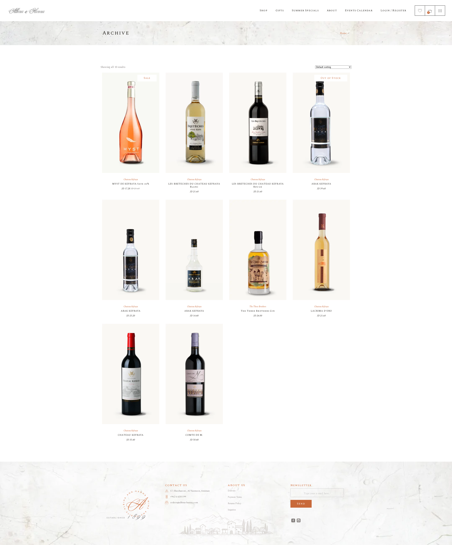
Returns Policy (234, 503)
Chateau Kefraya (131, 179)
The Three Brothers (257, 306)
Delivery (232, 490)
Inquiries (232, 510)
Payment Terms (235, 497)
